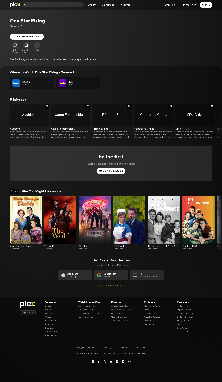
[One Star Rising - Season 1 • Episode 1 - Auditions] (29, 121)
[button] (26, 47)
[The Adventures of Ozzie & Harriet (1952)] (164, 223)
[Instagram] (93, 361)
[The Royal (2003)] (129, 223)
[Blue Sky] (111, 361)
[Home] (15, 5)
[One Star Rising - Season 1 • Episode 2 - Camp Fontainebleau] (70, 121)
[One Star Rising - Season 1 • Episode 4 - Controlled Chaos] (153, 121)
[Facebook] (117, 361)
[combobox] (55, 4)
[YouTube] (129, 361)
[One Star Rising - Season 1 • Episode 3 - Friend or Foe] (112, 121)
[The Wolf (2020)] (60, 223)
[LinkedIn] (123, 361)
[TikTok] (99, 361)
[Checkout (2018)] (95, 223)
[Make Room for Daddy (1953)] (26, 223)
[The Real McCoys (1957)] (198, 223)
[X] (105, 361)
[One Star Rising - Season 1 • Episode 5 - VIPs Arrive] (195, 121)
